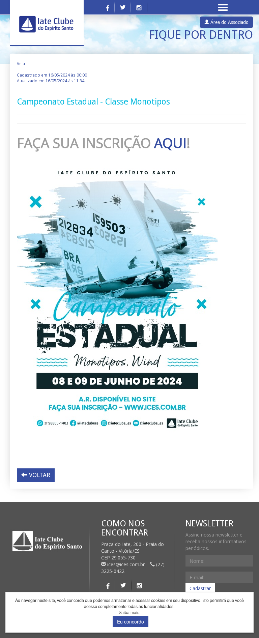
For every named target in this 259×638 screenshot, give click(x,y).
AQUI (170, 143)
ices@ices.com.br (126, 564)
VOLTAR (38, 474)
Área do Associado (229, 22)
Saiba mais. (129, 612)
